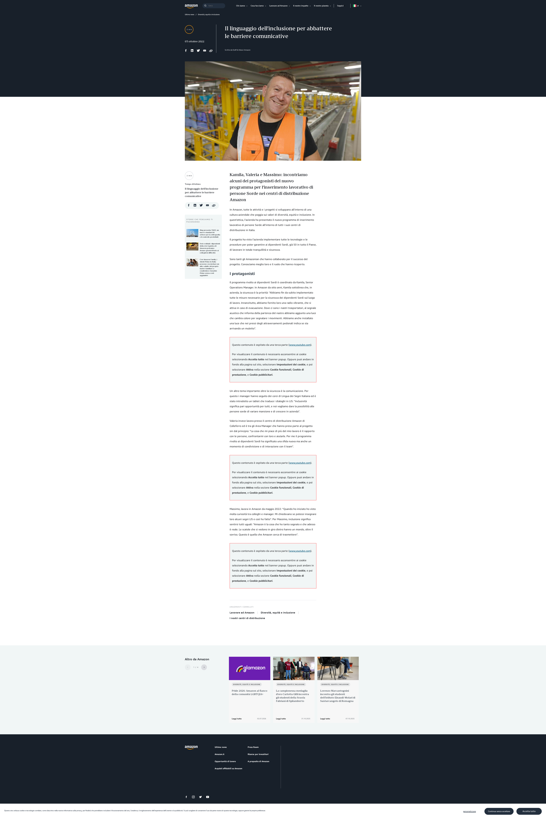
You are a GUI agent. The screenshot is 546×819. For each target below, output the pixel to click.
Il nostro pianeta (321, 5)
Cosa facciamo (257, 5)
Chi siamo (240, 5)
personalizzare (469, 811)
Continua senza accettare (499, 811)
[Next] (204, 667)
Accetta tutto (529, 811)
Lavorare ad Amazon (278, 5)
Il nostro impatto (300, 5)
